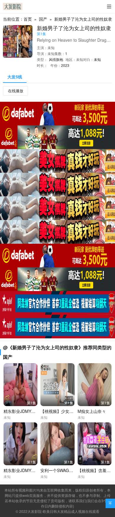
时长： (42, 65)
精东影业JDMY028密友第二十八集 (35, 470)
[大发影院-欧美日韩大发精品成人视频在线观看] (12, 6)
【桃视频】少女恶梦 (59, 411)
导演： (42, 53)
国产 (43, 19)
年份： (55, 65)
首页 (28, 19)
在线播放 (15, 90)
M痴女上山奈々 (92, 411)
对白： (88, 59)
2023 (65, 65)
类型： (42, 59)
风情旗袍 (56, 59)
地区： (70, 59)
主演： (42, 47)
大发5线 (14, 77)
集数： (60, 53)
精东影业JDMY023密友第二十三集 (35, 411)
